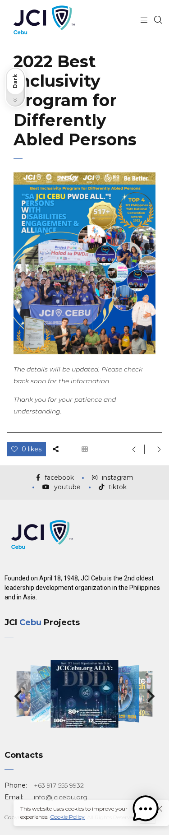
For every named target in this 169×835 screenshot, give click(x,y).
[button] (18, 696)
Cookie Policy (67, 816)
